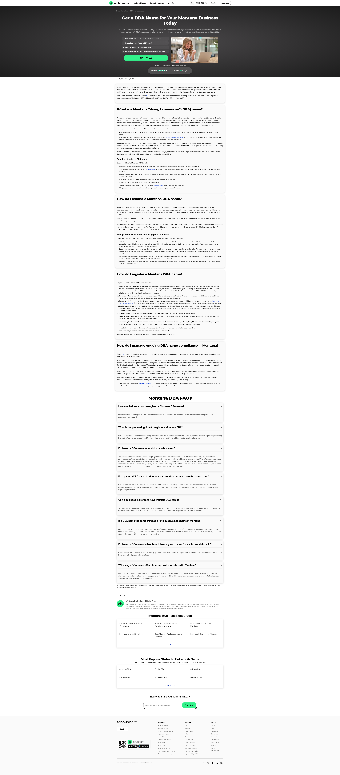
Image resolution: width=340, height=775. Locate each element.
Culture (187, 734)
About (186, 725)
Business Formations (122, 11)
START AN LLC (146, 58)
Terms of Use (215, 737)
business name (158, 185)
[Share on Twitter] (125, 596)
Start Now (189, 705)
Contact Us (214, 734)
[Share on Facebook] (128, 596)
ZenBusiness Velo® (164, 739)
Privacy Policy (215, 739)
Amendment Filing (164, 748)
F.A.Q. (212, 728)
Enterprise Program (191, 748)
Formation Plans (163, 725)
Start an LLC (225, 3)
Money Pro (161, 742)
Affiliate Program (190, 745)
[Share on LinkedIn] (121, 596)
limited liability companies (174, 137)
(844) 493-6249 (202, 3)
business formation (146, 383)
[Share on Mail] (132, 596)
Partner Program (190, 742)
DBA (131, 11)
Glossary (213, 745)
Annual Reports (163, 737)
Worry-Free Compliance (165, 731)
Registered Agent (163, 728)
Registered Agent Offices (192, 754)
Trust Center (215, 742)
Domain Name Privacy (165, 754)
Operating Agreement (165, 734)
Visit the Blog (189, 739)
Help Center (215, 731)
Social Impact (189, 731)
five (123, 354)
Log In (213, 3)
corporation (151, 169)
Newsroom (188, 737)
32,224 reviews (173, 70)
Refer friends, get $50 (191, 751)
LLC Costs (161, 745)
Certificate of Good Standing (167, 751)
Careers (187, 728)
